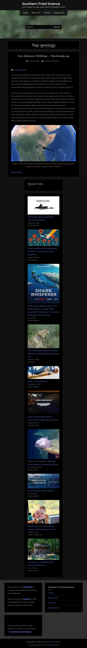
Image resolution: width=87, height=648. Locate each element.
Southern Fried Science (41, 4)
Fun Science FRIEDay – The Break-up (43, 56)
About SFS (36, 13)
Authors (47, 13)
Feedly (26, 599)
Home (25, 13)
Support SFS (59, 13)
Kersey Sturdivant (51, 61)
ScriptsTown (54, 645)
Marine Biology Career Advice (41, 491)
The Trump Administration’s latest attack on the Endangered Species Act (43, 354)
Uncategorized (20, 70)
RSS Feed (27, 587)
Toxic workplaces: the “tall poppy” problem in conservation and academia (43, 251)
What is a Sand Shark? (38, 381)
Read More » (16, 172)
